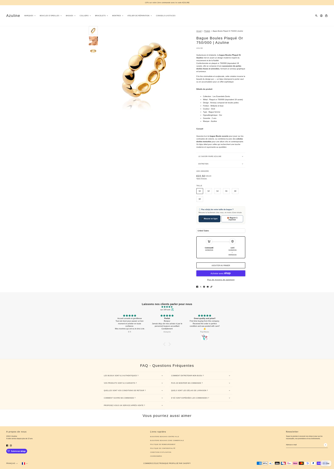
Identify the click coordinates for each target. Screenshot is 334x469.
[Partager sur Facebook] (197, 286)
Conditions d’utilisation (160, 452)
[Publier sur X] (200, 286)
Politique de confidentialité (162, 448)
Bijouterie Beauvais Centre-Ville (164, 436)
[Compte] (321, 15)
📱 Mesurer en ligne (209, 219)
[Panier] (326, 15)
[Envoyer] (325, 445)
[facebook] (7, 445)
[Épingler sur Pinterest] (204, 286)
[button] (211, 286)
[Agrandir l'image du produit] (146, 70)
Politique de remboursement (162, 444)
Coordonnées (156, 456)
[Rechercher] (316, 15)
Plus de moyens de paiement (221, 280)
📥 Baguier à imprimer (232, 219)
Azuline (199, 48)
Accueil (199, 31)
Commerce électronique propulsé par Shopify (167, 463)
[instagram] (11, 445)
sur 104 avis (165, 310)
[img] (167, 306)
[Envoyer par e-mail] (208, 286)
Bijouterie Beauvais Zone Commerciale (167, 440)
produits (207, 31)
